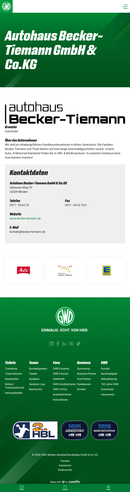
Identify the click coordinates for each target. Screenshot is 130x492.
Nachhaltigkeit (109, 373)
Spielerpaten (84, 384)
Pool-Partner (84, 378)
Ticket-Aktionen (13, 373)
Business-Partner (86, 373)
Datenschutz (65, 469)
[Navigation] (125, 7)
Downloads (107, 389)
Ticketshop (11, 368)
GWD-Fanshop (61, 368)
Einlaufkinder (60, 399)
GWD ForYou (60, 389)
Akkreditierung (109, 378)
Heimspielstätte (13, 392)
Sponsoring (83, 368)
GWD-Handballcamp (64, 384)
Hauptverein (107, 394)
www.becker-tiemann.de (25, 218)
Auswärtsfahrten (62, 394)
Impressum (65, 465)
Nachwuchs (35, 389)
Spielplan (34, 378)
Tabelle (33, 373)
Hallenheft (59, 378)
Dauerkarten (12, 378)
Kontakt (81, 389)
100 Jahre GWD (110, 384)
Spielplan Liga (37, 384)
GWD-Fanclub (60, 373)
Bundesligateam (38, 368)
